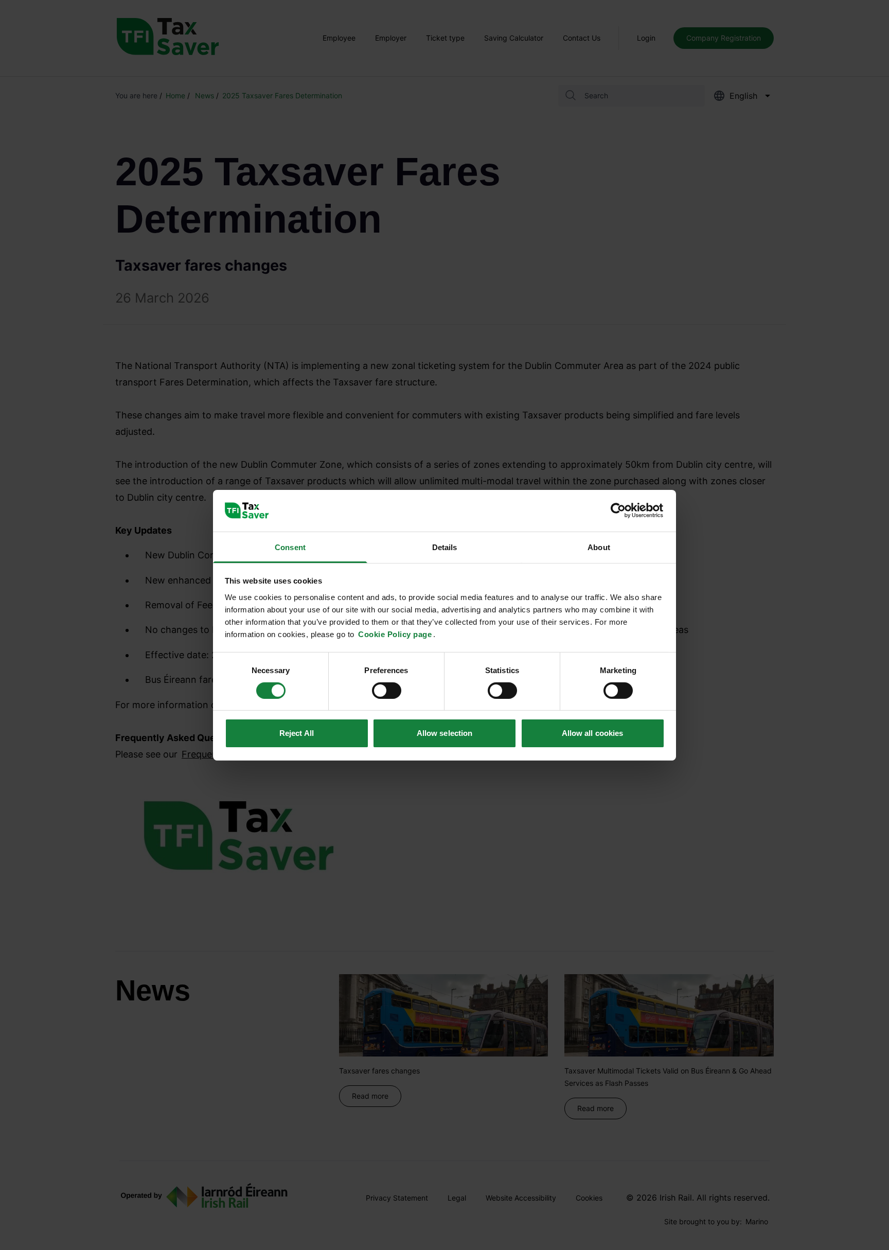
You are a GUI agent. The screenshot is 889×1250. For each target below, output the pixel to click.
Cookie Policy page (395, 633)
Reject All (296, 733)
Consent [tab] (290, 546)
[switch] (386, 690)
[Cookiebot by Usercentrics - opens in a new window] (620, 510)
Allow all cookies (593, 733)
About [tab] (599, 546)
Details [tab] (444, 546)
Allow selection (445, 733)
